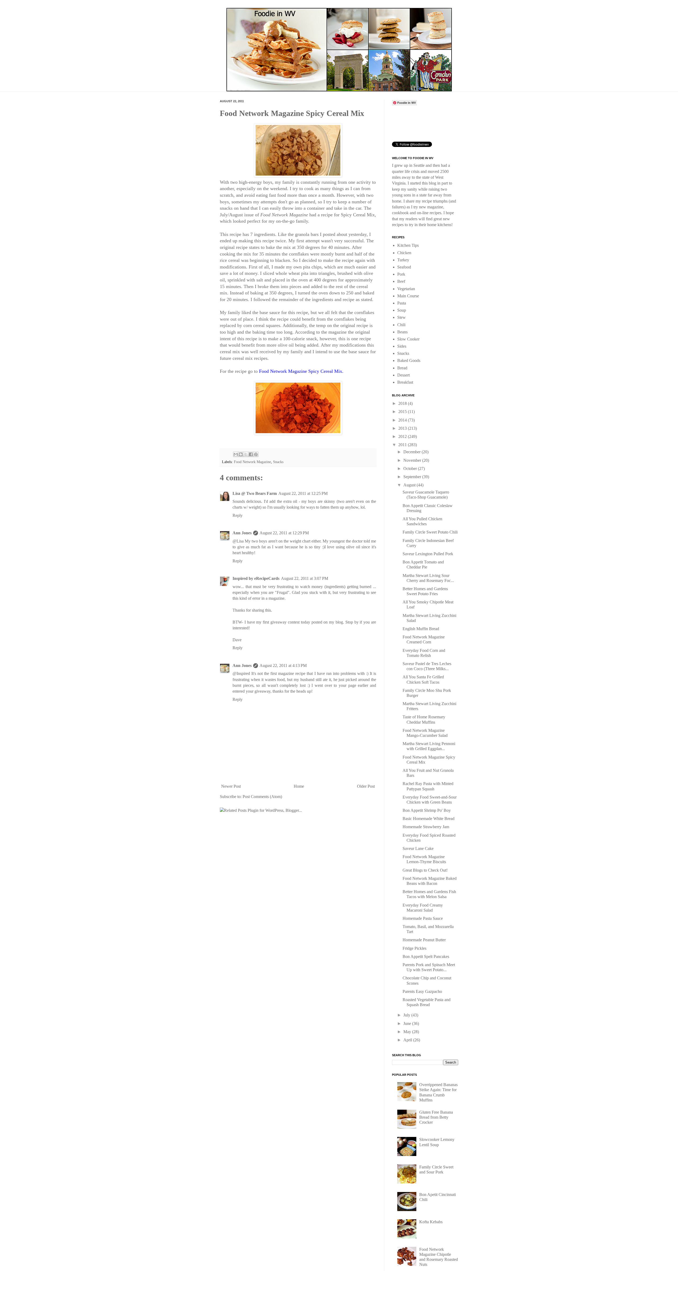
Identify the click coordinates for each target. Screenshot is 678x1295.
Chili (401, 324)
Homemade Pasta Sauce (423, 918)
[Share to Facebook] (250, 454)
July (407, 1015)
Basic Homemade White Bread (428, 818)
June (407, 1023)
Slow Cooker (408, 339)
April (408, 1040)
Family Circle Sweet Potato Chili (430, 532)
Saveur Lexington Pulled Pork (428, 554)
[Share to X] (245, 454)
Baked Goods (408, 360)
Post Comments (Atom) (262, 796)
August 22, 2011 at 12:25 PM (303, 493)
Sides (401, 346)
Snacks (278, 462)
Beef (401, 281)
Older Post (366, 786)
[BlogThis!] (240, 454)
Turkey (403, 260)
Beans (402, 332)
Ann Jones (242, 533)
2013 (403, 428)
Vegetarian (406, 288)
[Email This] (235, 454)
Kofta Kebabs (431, 1222)
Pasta (401, 303)
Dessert (403, 375)
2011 (403, 444)
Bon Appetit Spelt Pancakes (426, 956)
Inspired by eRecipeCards (256, 578)
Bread (402, 368)
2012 (403, 436)
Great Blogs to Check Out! (425, 870)
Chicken (404, 252)
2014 (403, 420)
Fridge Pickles (414, 948)
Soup (401, 310)
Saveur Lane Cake (418, 848)
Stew (401, 317)
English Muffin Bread (421, 628)
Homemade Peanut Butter (424, 940)
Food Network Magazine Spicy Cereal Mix (300, 371)
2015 (403, 411)
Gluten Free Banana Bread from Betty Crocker (436, 1117)
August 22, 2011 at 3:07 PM (304, 578)
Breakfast (405, 382)
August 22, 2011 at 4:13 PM (283, 665)
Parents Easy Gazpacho (422, 991)
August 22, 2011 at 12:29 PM (284, 533)
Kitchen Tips (408, 245)
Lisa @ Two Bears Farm (255, 493)
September (412, 476)
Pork (401, 274)
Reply (238, 515)
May (407, 1031)
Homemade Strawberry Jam (426, 827)
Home (299, 786)
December (412, 452)
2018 (403, 403)
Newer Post (231, 786)
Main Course (408, 296)
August (410, 485)
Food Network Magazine (252, 462)
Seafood (404, 267)
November (412, 460)
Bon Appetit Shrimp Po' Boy (427, 810)
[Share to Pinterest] (255, 454)
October (410, 468)
